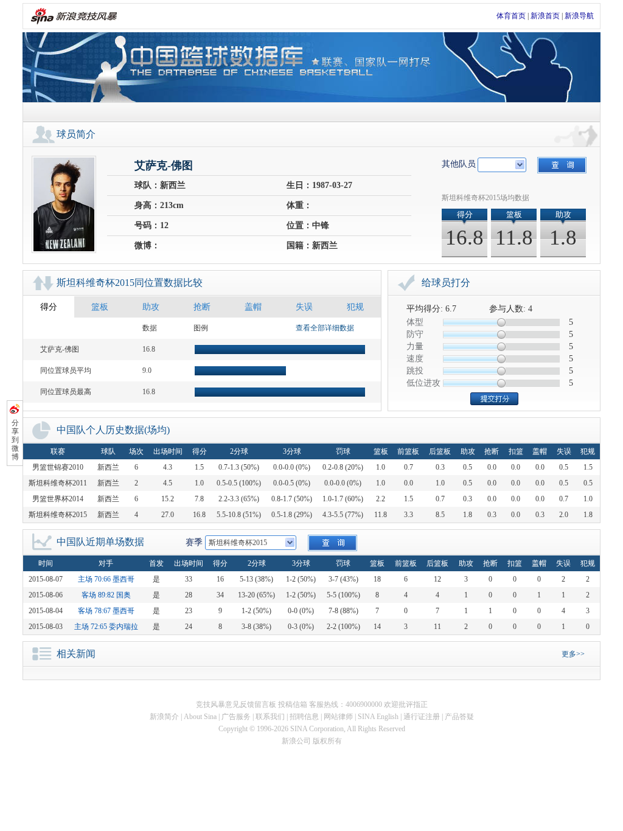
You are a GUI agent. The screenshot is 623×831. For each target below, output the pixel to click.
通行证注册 (421, 716)
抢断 (202, 306)
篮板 (99, 306)
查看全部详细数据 (325, 328)
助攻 (150, 306)
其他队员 (459, 164)
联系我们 (270, 716)
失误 (304, 306)
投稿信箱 (292, 704)
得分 (48, 306)
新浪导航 (579, 16)
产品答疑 (459, 716)
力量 (414, 346)
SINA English (378, 716)
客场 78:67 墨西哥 (106, 611)
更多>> (573, 654)
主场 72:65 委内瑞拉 (106, 626)
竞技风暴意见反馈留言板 (236, 704)
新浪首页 (545, 16)
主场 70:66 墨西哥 (106, 579)
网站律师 (338, 716)
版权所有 (327, 741)
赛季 (194, 542)
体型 (414, 322)
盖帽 (253, 306)
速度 (414, 358)
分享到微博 (15, 440)
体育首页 (511, 16)
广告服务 (236, 716)
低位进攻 (423, 383)
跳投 (414, 370)
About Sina (200, 716)
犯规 (355, 306)
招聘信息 (304, 716)
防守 (414, 334)
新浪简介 (164, 716)
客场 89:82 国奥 (106, 595)
